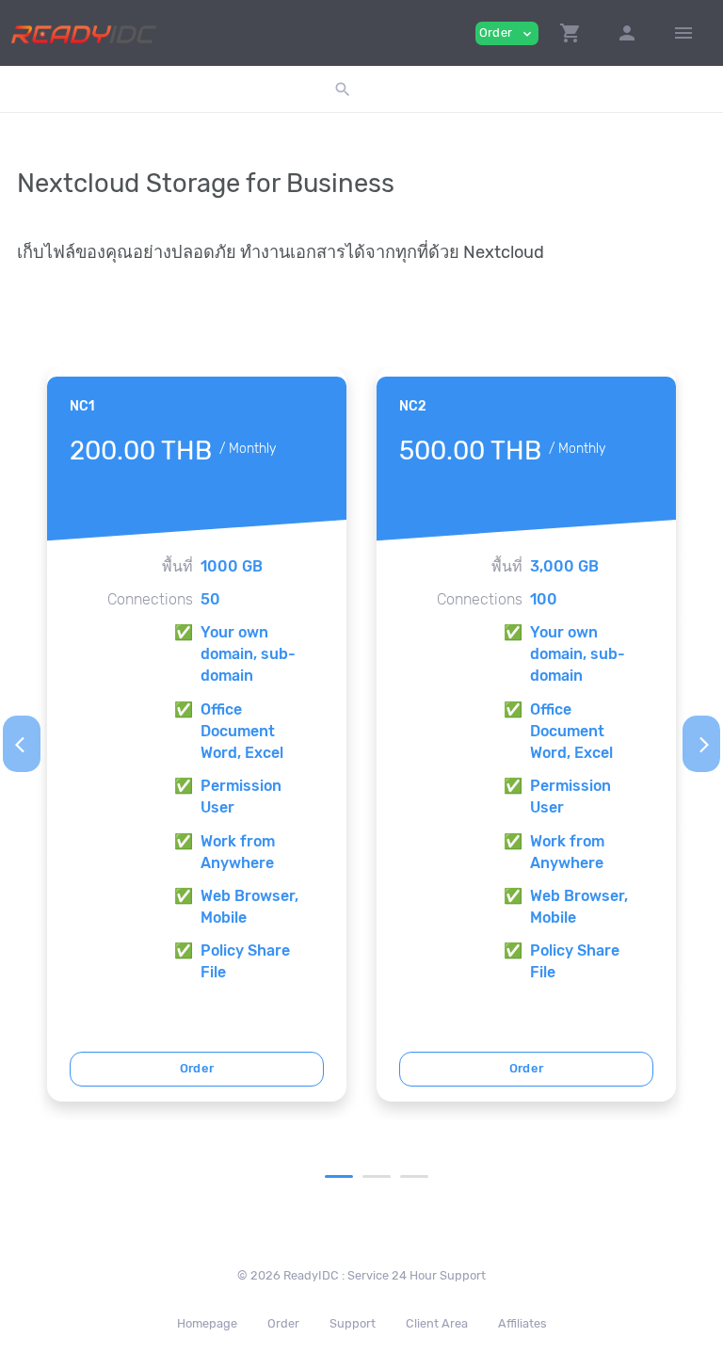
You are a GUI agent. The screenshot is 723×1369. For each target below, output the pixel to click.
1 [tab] (339, 1176)
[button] (570, 33)
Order (197, 1068)
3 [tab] (414, 1176)
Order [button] (507, 33)
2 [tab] (376, 1176)
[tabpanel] (196, 734)
